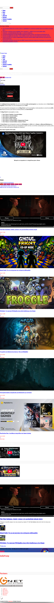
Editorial (5, 15)
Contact (5, 21)
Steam (6, 183)
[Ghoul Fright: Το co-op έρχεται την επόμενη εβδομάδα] (27, 252)
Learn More (2, 551)
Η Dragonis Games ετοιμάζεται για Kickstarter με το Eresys (16, 392)
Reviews (5, 17)
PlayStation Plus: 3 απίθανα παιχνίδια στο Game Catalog (15, 433)
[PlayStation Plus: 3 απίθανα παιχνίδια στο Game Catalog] (27, 415)
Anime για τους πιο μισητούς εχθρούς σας (9, 187)
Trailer (9, 183)
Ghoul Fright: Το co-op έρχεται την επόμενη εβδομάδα (15, 270)
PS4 (4, 183)
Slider (3, 77)
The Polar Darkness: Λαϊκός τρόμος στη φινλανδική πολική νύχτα (18, 229)
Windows (12, 183)
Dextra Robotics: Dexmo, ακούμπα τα (8, 185)
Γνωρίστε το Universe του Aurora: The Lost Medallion (14, 352)
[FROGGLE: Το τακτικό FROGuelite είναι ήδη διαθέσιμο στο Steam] (27, 293)
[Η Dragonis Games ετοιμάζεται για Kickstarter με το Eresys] (27, 374)
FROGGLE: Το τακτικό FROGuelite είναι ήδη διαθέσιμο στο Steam (17, 311)
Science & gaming (7, 19)
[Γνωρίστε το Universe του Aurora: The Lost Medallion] (27, 333)
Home (4, 10)
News (4, 12)
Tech (4, 14)
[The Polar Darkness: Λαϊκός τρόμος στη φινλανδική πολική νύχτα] (27, 211)
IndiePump (10, 601)
